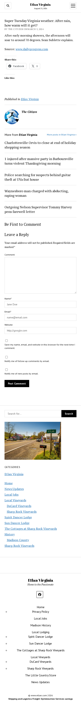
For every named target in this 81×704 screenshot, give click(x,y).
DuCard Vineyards (19, 506)
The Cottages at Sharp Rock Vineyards (31, 529)
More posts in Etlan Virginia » (61, 134)
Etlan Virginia (40, 4)
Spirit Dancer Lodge (18, 517)
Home (9, 483)
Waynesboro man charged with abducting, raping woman (36, 193)
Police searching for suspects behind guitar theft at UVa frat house (38, 177)
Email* (8, 311)
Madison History (40, 625)
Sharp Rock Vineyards (22, 511)
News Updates (14, 489)
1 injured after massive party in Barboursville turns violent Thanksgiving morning (39, 161)
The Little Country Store (40, 675)
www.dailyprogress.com (32, 49)
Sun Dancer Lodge (17, 523)
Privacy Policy (40, 611)
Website (9, 324)
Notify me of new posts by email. (21, 373)
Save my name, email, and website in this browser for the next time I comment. (40, 346)
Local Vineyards (15, 500)
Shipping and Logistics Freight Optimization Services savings (40, 698)
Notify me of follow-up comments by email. (27, 361)
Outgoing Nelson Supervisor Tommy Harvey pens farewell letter (38, 209)
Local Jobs (11, 494)
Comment (10, 254)
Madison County (18, 540)
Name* (8, 298)
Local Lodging (40, 632)
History (10, 534)
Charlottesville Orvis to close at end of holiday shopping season (40, 144)
